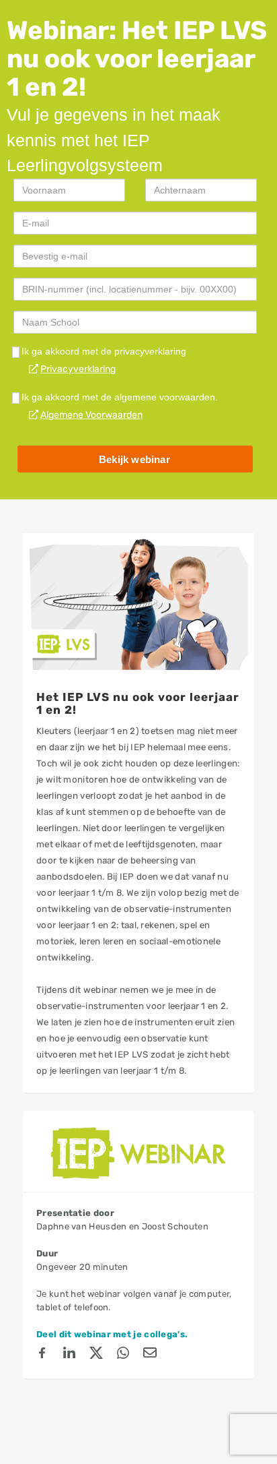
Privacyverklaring (78, 369)
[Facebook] (42, 1355)
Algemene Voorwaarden (91, 415)
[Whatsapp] (123, 1355)
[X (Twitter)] (96, 1355)
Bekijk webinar (134, 459)
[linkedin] (69, 1355)
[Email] (150, 1355)
